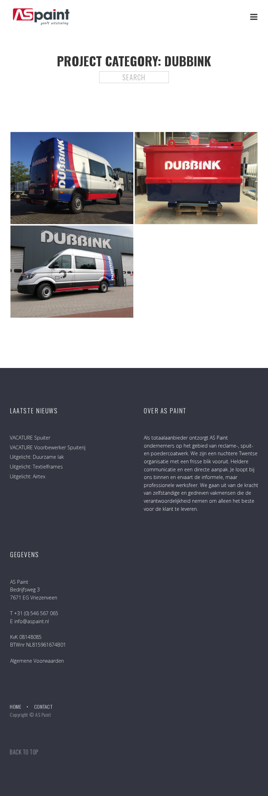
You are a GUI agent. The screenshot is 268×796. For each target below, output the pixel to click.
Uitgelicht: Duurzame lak (37, 457)
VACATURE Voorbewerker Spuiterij (47, 447)
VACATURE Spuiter (30, 437)
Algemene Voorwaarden (37, 660)
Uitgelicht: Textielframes (36, 466)
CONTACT (43, 706)
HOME (15, 706)
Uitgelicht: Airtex (27, 476)
